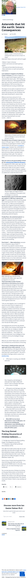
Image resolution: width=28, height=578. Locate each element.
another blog (5, 356)
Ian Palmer (5, 34)
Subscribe (22, 516)
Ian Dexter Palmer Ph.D (20, 7)
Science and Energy (8, 19)
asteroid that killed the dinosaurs (15, 162)
